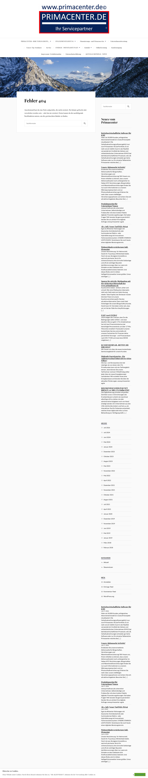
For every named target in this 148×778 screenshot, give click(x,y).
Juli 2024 (107, 432)
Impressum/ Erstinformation (51, 54)
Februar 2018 (108, 547)
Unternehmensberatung (118, 41)
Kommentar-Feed (110, 591)
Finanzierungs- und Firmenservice (92, 41)
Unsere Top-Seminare (34, 48)
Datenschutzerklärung (73, 54)
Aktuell (106, 562)
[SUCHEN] (85, 123)
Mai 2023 (107, 466)
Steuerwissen (108, 567)
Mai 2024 (107, 442)
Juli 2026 (107, 428)
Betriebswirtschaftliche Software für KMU (116, 134)
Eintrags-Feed (108, 587)
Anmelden (107, 582)
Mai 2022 (107, 475)
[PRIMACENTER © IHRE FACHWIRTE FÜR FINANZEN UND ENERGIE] (74, 31)
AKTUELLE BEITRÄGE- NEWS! (96, 54)
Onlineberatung (101, 48)
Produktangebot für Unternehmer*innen (109, 205)
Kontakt (87, 48)
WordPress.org (109, 596)
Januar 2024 (108, 447)
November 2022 (109, 471)
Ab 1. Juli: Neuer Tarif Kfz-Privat (114, 226)
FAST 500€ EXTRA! (109, 315)
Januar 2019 (108, 538)
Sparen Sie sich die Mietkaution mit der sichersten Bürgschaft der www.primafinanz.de (115, 283)
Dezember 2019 (109, 519)
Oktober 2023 (108, 456)
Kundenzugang (116, 48)
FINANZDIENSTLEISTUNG (64, 41)
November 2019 (109, 523)
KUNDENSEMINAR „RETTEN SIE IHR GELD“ (115, 346)
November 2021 (109, 490)
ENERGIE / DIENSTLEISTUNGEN (67, 48)
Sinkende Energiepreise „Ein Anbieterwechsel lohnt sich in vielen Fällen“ (116, 358)
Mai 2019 (107, 533)
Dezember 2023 (109, 451)
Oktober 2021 (108, 495)
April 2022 (107, 480)
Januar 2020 (108, 514)
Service (48, 48)
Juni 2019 (107, 528)
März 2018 (107, 543)
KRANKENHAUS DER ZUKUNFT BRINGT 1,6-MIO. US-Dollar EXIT (115, 389)
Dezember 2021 (109, 485)
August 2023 (108, 461)
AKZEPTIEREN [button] (140, 774)
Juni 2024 (107, 437)
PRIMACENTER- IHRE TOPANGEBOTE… (35, 41)
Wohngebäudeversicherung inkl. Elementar (114, 248)
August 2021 (108, 500)
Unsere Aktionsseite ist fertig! (113, 167)
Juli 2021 (107, 504)
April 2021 (107, 509)
